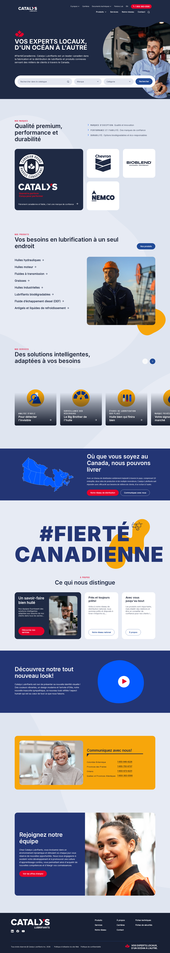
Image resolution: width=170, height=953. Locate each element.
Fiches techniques (143, 920)
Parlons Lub (118, 6)
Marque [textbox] (80, 81)
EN (127, 6)
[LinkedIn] (12, 931)
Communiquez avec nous (135, 493)
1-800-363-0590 (125, 776)
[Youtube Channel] (23, 931)
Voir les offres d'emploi (33, 874)
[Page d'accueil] (27, 9)
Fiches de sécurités (143, 925)
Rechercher (144, 81)
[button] (145, 361)
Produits (100, 12)
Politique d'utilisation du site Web (66, 947)
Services (114, 12)
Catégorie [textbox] (111, 81)
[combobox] (88, 81)
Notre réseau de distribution (102, 493)
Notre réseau (128, 12)
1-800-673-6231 (124, 771)
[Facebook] (17, 931)
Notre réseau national (101, 632)
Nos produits (146, 246)
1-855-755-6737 (124, 766)
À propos (74, 6)
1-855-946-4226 (124, 762)
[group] (35, 398)
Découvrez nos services (28, 631)
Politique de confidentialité (91, 947)
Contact (141, 12)
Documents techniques (100, 6)
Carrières (85, 6)
